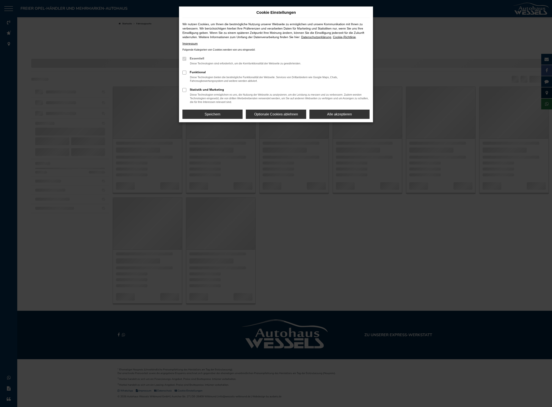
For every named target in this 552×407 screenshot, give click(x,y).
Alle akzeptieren (339, 114)
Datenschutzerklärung (316, 37)
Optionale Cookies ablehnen (276, 114)
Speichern (212, 114)
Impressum (190, 43)
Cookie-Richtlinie (344, 37)
